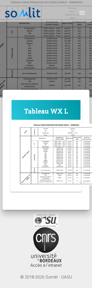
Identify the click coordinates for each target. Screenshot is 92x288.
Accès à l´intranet (46, 265)
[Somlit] (23, 12)
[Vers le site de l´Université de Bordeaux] (46, 257)
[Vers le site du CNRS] (46, 239)
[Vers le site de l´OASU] (46, 220)
